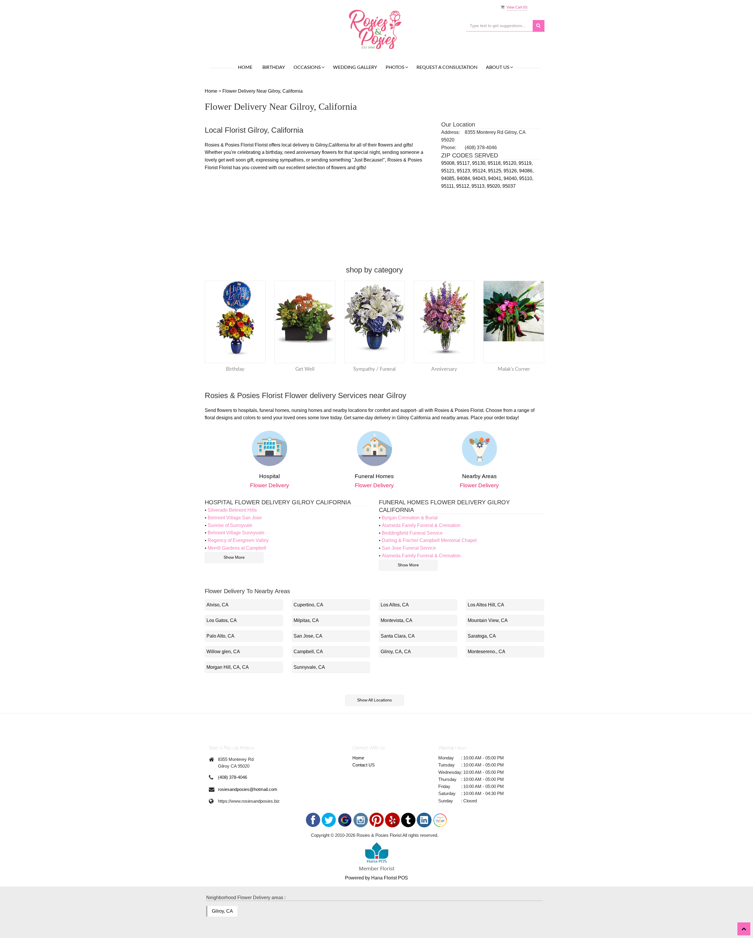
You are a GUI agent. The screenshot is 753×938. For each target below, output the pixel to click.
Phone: (448, 147)
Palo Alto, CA (220, 635)
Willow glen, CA (223, 651)
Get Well (304, 369)
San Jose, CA (308, 635)
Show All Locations (374, 700)
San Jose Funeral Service (409, 548)
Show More (234, 557)
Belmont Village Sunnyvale (236, 532)
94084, (464, 178)
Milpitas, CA (306, 620)
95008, (449, 163)
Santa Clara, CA (398, 635)
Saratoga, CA (482, 635)
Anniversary (444, 369)
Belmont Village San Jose (235, 517)
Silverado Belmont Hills (232, 510)
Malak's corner (514, 369)
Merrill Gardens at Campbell (237, 548)
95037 (509, 186)
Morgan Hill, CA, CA (227, 667)
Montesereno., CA (486, 651)
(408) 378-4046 (232, 777)
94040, (511, 178)
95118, (495, 163)
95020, (494, 186)
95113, (479, 186)
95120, (511, 163)
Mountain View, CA (488, 620)
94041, (496, 178)
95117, (464, 163)
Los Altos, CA (395, 604)
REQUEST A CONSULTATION (447, 67)
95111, (448, 186)
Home (245, 67)
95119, (526, 163)
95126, (511, 170)
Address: (450, 132)
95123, (464, 170)
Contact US (363, 764)
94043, (480, 178)
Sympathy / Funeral (374, 369)
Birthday (273, 67)
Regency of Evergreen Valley (238, 540)
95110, (526, 178)
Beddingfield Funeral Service (412, 532)
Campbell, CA (308, 651)
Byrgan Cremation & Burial (410, 517)
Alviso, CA (217, 604)
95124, (480, 170)
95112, (464, 186)
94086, (526, 170)
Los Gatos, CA (221, 620)
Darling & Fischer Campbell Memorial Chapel (429, 540)
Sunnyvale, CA (309, 667)
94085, (449, 178)
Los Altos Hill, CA (486, 604)
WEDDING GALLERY (355, 67)
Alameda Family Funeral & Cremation (421, 525)
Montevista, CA (396, 620)
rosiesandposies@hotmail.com (247, 789)
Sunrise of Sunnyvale (230, 525)
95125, (496, 170)
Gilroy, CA (222, 911)
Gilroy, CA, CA (396, 651)
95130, (480, 163)
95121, (449, 170)
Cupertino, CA (308, 604)
